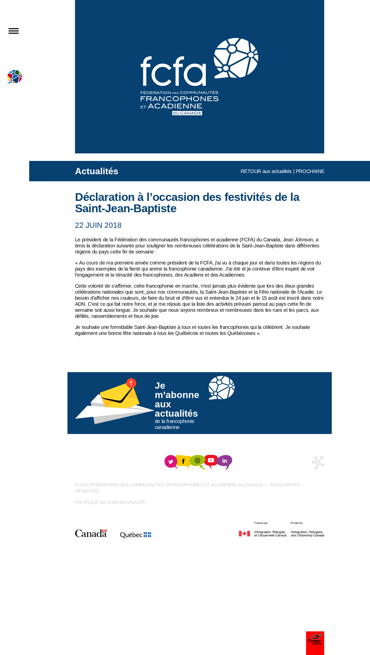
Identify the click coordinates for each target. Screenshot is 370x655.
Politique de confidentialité (110, 502)
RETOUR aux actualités (266, 171)
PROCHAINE (310, 171)
